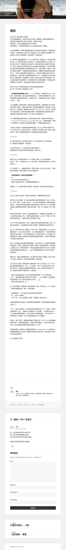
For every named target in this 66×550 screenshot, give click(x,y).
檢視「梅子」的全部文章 (22, 395)
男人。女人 (28, 404)
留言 (12, 461)
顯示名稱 (13, 485)
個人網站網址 (13, 499)
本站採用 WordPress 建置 (16, 546)
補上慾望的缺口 (13, 6)
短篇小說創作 (40, 404)
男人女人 (34, 404)
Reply (13, 446)
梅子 (21, 404)
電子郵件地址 (14, 492)
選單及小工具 (58, 9)
